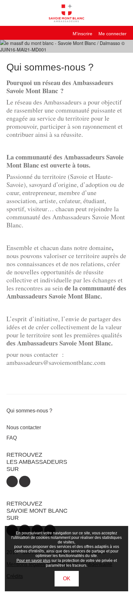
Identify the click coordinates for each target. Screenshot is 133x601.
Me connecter (112, 33)
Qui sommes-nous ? (29, 410)
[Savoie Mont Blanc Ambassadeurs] (66, 12)
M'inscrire (82, 33)
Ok (66, 578)
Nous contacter (23, 427)
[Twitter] (24, 481)
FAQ (11, 438)
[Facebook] (12, 481)
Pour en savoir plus (33, 560)
